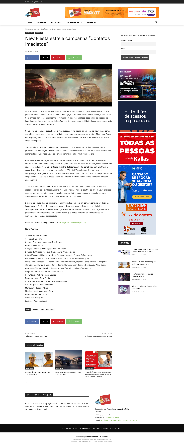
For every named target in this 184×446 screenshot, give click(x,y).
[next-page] (30, 382)
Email (123, 48)
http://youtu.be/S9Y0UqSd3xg (72, 222)
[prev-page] (26, 382)
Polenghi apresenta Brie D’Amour (98, 336)
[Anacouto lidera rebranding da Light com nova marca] (39, 359)
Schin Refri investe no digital (37, 336)
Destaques (38, 32)
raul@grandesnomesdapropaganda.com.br (119, 420)
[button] (156, 22)
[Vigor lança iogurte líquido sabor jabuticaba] (124, 289)
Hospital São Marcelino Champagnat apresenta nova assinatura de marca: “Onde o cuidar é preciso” (98, 374)
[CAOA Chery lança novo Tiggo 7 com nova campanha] (68, 359)
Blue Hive (35, 309)
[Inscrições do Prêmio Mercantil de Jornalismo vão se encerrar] (124, 252)
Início (27, 29)
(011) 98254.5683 (112, 417)
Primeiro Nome (126, 40)
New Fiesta (49, 309)
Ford (42, 309)
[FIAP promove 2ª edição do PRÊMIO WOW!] (124, 277)
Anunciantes (34, 29)
